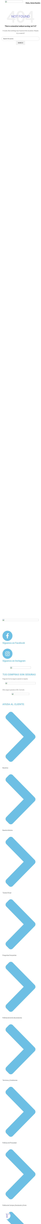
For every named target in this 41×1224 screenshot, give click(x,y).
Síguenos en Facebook (13, 643)
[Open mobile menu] (2, 3)
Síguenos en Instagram (13, 661)
